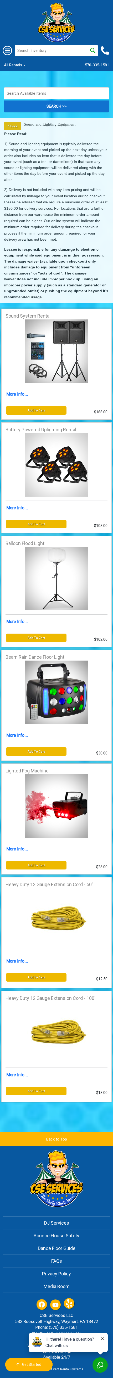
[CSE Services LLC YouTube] (55, 1304)
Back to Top (56, 1139)
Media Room (57, 1286)
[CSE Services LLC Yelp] (69, 1303)
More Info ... (17, 394)
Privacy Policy (56, 1273)
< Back (13, 126)
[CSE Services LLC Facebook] (42, 1304)
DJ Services (56, 1223)
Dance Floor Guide (56, 1248)
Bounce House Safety (56, 1235)
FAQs (56, 1261)
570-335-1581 (97, 65)
